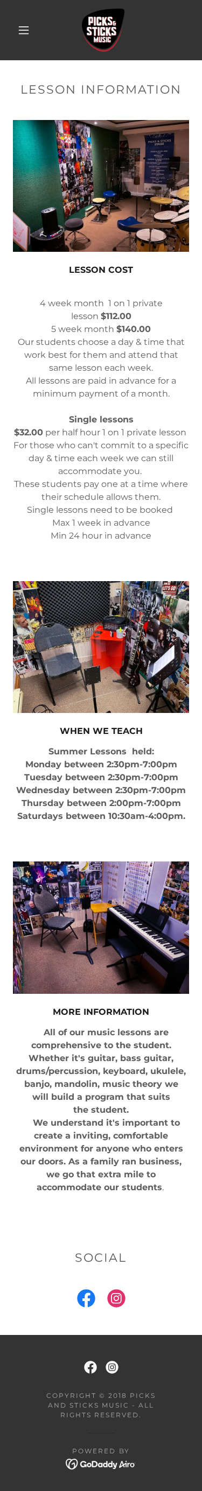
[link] (103, 30)
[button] (23, 30)
